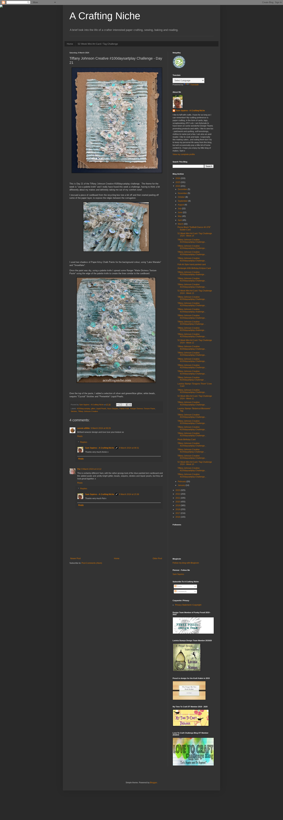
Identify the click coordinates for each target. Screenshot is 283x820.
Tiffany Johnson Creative (88, 411)
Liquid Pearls (101, 409)
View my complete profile (184, 154)
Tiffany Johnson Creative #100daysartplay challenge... (192, 273)
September (183, 201)
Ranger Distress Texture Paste (142, 409)
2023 (178, 490)
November (183, 193)
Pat (78, 469)
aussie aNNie (83, 428)
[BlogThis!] (121, 404)
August (181, 205)
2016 (178, 517)
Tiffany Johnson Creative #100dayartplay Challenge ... (192, 323)
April (180, 220)
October (181, 197)
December (183, 189)
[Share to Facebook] (127, 404)
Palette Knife (124, 409)
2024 (178, 186)
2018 (178, 509)
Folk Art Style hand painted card (192, 264)
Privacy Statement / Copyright (188, 605)
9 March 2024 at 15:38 (129, 494)
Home (70, 43)
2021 (178, 498)
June (180, 212)
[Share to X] (124, 404)
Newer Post (75, 558)
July (180, 208)
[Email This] (117, 404)
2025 (178, 182)
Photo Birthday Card (187, 439)
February (182, 481)
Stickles (74, 411)
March (181, 224)
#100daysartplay (83, 409)
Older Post (157, 558)
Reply (80, 436)
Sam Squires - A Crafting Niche (99, 448)
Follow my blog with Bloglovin (186, 563)
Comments (181, 591)
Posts (179, 586)
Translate (194, 85)
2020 (178, 502)
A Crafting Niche (104, 15)
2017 (178, 513)
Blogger (153, 782)
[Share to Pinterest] (130, 404)
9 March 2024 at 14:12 (91, 469)
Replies (83, 442)
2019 (178, 505)
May (180, 216)
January (182, 485)
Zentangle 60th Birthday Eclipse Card (194, 268)
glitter (93, 409)
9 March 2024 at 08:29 (101, 428)
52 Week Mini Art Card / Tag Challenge (98, 43)
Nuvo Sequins (112, 409)
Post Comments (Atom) (92, 563)
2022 (178, 494)
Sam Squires (178, 574)
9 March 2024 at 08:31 (129, 448)
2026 (178, 178)
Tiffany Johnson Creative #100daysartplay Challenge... (192, 241)
